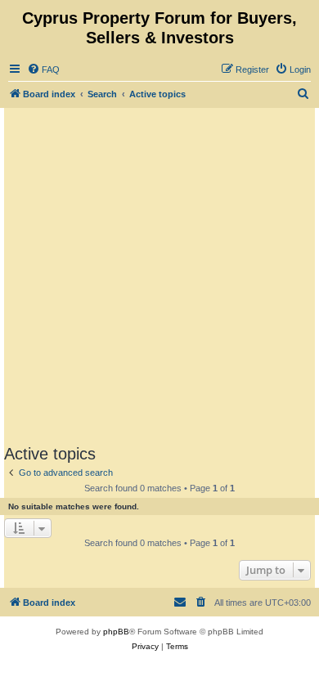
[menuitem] (43, 69)
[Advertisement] (159, 275)
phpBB (116, 631)
